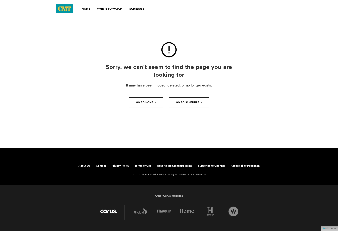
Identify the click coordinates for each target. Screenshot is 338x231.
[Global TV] (140, 211)
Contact (101, 166)
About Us (84, 166)
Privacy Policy (120, 166)
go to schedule (187, 102)
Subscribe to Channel (211, 166)
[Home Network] (187, 211)
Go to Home (144, 102)
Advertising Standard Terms (174, 166)
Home (86, 9)
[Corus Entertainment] (108, 211)
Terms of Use (143, 166)
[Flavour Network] (164, 211)
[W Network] (233, 211)
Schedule (136, 9)
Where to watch (109, 9)
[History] (210, 211)
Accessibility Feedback (245, 166)
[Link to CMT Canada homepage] (64, 8)
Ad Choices (330, 228)
